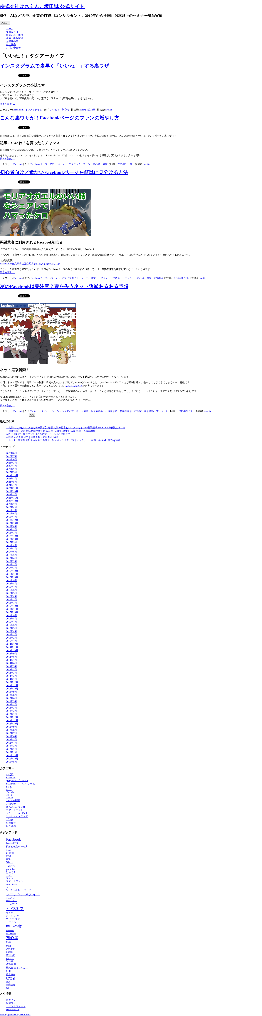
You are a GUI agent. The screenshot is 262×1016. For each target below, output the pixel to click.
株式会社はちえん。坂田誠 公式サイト (42, 6)
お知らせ (11, 803)
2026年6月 (11, 459)
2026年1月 (11, 466)
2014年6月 (11, 663)
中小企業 (14, 926)
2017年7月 (11, 548)
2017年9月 (11, 542)
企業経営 (11, 822)
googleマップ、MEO (17, 780)
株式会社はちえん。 (17, 967)
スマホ (9, 878)
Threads (10, 792)
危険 (149, 278)
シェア (84, 278)
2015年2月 (11, 637)
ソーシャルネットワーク (18, 890)
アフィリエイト (70, 278)
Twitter (33, 411)
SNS (52, 164)
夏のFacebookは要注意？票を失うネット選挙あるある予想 (64, 286)
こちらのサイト (74, 385)
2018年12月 (12, 520)
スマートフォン (99, 278)
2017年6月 (11, 552)
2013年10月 (12, 688)
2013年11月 (12, 685)
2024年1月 (11, 485)
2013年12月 (12, 682)
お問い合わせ (13, 47)
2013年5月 (11, 701)
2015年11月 (12, 609)
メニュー (5, 23)
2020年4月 (11, 507)
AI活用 (9, 774)
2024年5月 (11, 481)
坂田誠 (10, 955)
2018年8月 (11, 526)
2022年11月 (12, 497)
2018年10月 (12, 523)
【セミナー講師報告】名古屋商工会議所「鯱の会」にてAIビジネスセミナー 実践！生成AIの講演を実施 (63, 440)
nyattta (108, 109)
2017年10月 (12, 539)
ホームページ (12, 916)
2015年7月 (11, 622)
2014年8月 (11, 657)
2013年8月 (11, 695)
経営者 (11, 978)
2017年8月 (11, 545)
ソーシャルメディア (63, 411)
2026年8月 (11, 453)
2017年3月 (11, 561)
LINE (9, 786)
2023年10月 (12, 491)
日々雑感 (11, 826)
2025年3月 (11, 472)
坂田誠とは (12, 31)
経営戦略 (10, 974)
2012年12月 (12, 717)
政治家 (138, 411)
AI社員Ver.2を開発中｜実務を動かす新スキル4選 (32, 437)
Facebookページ (38, 164)
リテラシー (128, 278)
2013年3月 (11, 707)
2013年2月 (11, 711)
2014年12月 (12, 644)
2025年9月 (11, 469)
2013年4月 (11, 704)
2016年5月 (11, 593)
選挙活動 (149, 411)
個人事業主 (11, 933)
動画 (8, 942)
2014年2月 (11, 676)
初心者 (65, 109)
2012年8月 (11, 730)
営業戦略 (9, 952)
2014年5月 (11, 666)
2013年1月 (11, 714)
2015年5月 (11, 628)
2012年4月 (11, 742)
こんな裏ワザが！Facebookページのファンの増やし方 (59, 117)
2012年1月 (11, 752)
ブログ (9, 819)
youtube (10, 869)
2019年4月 (11, 517)
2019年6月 (11, 513)
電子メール (162, 411)
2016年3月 (11, 599)
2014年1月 (11, 679)
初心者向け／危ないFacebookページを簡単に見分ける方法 (64, 172)
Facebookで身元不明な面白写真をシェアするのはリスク (30, 263)
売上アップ (10, 959)
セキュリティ (12, 884)
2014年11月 (12, 647)
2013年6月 (11, 698)
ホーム (9, 28)
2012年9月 (11, 727)
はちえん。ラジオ (15, 807)
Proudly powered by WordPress (15, 1014)
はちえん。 (12, 872)
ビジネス (115, 278)
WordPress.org (13, 1009)
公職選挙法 (111, 411)
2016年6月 (11, 590)
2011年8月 (11, 762)
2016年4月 (11, 596)
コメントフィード (15, 1006)
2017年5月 (11, 555)
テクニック (75, 164)
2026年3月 (11, 462)
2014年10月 (12, 650)
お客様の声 (12, 41)
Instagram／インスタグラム (27, 109)
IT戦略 (8, 856)
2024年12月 (12, 475)
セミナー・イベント (17, 813)
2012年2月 (11, 749)
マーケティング (13, 919)
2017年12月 (12, 536)
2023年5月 (11, 494)
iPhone (10, 852)
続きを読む (7, 104)
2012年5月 (11, 739)
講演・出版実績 (14, 38)
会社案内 (11, 44)
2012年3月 (11, 746)
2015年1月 (11, 641)
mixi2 (9, 789)
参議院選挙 (126, 411)
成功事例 (11, 964)
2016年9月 (11, 580)
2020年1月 (11, 510)
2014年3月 (11, 672)
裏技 (105, 164)
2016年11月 (12, 574)
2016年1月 (11, 602)
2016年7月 (11, 587)
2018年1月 (11, 532)
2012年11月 (12, 720)
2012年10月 (12, 723)
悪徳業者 (159, 278)
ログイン (11, 1000)
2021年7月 (11, 504)
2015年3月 (11, 634)
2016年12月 (12, 571)
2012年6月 (11, 736)
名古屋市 (10, 949)
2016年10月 (12, 577)
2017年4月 (11, 558)
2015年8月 (11, 618)
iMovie (8, 850)
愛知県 (9, 961)
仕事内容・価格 (14, 35)
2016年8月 (11, 583)
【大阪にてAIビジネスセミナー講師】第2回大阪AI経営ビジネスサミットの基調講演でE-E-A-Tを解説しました (65, 427)
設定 (8, 982)
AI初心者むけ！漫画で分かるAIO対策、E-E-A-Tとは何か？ (38, 434)
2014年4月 (11, 669)
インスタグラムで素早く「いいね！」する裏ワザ (54, 65)
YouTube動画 (13, 800)
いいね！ (55, 109)
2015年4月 (11, 631)
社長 (9, 971)
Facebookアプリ (13, 843)
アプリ (9, 875)
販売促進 (10, 984)
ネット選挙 (82, 411)
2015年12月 (12, 606)
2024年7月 (11, 478)
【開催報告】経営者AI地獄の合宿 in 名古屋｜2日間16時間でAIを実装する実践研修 (51, 430)
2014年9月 (11, 653)
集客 (7, 988)
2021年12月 (12, 501)
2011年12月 (12, 755)
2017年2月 (11, 564)
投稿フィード (13, 1003)
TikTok (9, 795)
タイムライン (11, 898)
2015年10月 (12, 612)
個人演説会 (97, 411)
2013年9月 (11, 692)
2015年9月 (11, 615)
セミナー (10, 887)
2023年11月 (12, 488)
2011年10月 (12, 758)
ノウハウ (11, 903)
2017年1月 (11, 567)
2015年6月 (11, 625)
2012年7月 (11, 733)
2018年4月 (11, 529)
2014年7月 (11, 660)
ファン (87, 164)
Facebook (18, 164)
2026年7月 (11, 456)
